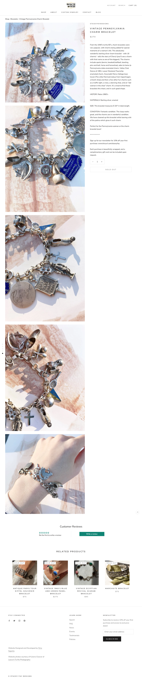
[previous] (6, 577)
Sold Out (110, 169)
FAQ (71, 624)
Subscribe (112, 639)
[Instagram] (19, 620)
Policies (72, 639)
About (54, 12)
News (71, 627)
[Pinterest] (24, 620)
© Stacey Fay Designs (20, 676)
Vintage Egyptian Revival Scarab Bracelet (86, 591)
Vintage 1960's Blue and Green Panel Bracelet (55, 591)
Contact (87, 12)
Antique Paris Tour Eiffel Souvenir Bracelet (24, 591)
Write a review (92, 534)
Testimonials (74, 635)
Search (122, 5)
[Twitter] (14, 620)
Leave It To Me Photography (19, 659)
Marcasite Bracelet (117, 588)
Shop (43, 12)
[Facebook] (9, 620)
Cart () (133, 5)
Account (111, 5)
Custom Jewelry (69, 12)
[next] (135, 577)
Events (72, 631)
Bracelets (14, 19)
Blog (98, 12)
